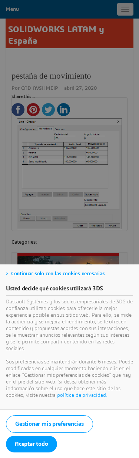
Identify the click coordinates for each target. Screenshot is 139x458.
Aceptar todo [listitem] (31, 444)
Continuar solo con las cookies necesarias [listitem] (58, 273)
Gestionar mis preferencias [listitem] (49, 424)
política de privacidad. (82, 395)
